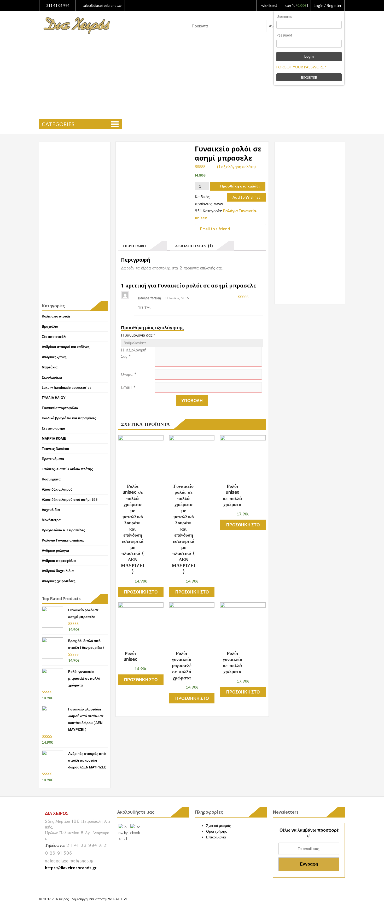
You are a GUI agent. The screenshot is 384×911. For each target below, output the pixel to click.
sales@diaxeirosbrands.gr (102, 5)
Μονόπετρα (51, 520)
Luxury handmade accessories (66, 387)
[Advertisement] (192, 77)
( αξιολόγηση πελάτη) (236, 166)
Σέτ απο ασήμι (53, 428)
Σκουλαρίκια (52, 377)
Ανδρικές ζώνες (54, 357)
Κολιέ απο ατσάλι (56, 316)
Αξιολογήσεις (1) (193, 245)
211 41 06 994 (57, 5)
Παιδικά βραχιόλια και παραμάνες (69, 418)
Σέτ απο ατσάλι (54, 336)
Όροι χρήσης (216, 831)
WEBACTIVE (118, 899)
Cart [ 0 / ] (296, 6)
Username (284, 16)
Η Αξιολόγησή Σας (133, 353)
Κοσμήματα (51, 479)
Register (309, 77)
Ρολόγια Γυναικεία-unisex (63, 540)
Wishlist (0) (269, 6)
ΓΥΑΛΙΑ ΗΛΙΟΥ (54, 398)
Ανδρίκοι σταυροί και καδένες (66, 347)
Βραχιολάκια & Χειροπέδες (63, 530)
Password (284, 35)
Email (128, 387)
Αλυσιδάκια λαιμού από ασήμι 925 (70, 499)
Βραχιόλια (50, 326)
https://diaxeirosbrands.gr (71, 867)
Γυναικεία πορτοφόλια (60, 408)
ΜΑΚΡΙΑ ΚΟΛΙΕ (54, 438)
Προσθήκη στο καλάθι (240, 186)
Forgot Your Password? (301, 67)
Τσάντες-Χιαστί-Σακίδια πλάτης (67, 469)
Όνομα (129, 374)
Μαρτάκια (49, 367)
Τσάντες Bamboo (55, 448)
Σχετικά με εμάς (218, 825)
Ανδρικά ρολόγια (55, 550)
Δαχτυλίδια (51, 510)
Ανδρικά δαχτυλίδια (58, 571)
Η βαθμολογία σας (138, 335)
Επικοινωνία (216, 837)
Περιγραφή (133, 245)
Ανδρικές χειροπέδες (58, 581)
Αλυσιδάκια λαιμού (57, 489)
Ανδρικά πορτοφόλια (59, 561)
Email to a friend (215, 228)
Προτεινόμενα (53, 459)
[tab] (142, 246)
